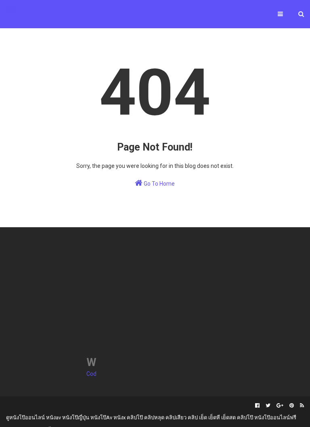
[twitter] (268, 406)
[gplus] (279, 406)
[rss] (301, 406)
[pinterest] (291, 406)
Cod (91, 373)
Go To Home (158, 183)
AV (11, 10)
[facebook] (257, 406)
